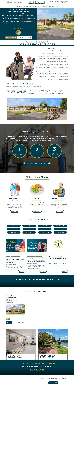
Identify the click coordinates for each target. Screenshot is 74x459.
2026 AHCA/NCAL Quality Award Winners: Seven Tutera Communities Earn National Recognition (15, 260)
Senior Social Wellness (37, 257)
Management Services (63, 1)
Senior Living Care (31, 256)
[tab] (8, 87)
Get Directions (20, 322)
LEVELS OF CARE (38, 6)
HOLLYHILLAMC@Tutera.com (16, 2)
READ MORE (22, 272)
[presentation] (15, 245)
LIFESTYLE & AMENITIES (28, 6)
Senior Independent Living (32, 255)
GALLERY (45, 6)
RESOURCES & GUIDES (54, 6)
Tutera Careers (65, 2)
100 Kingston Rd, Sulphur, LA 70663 (12, 1)
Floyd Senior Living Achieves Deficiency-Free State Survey (58, 257)
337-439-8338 (9, 302)
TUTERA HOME (18, 6)
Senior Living (17, 255)
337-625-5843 (8, 2)
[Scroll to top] (71, 455)
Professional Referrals (54, 1)
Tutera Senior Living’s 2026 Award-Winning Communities (36, 260)
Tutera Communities (15, 256)
